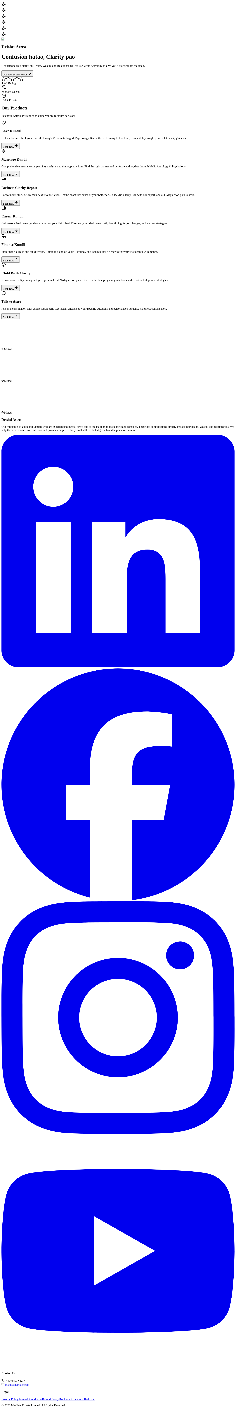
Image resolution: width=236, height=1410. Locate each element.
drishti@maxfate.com (16, 1384)
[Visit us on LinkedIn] (118, 666)
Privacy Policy (9, 1399)
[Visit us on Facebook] (118, 899)
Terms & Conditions (30, 1399)
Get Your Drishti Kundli (15, 74)
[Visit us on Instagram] (118, 1132)
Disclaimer (65, 1399)
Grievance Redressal (83, 1399)
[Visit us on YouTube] (118, 1366)
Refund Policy (50, 1399)
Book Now (8, 147)
